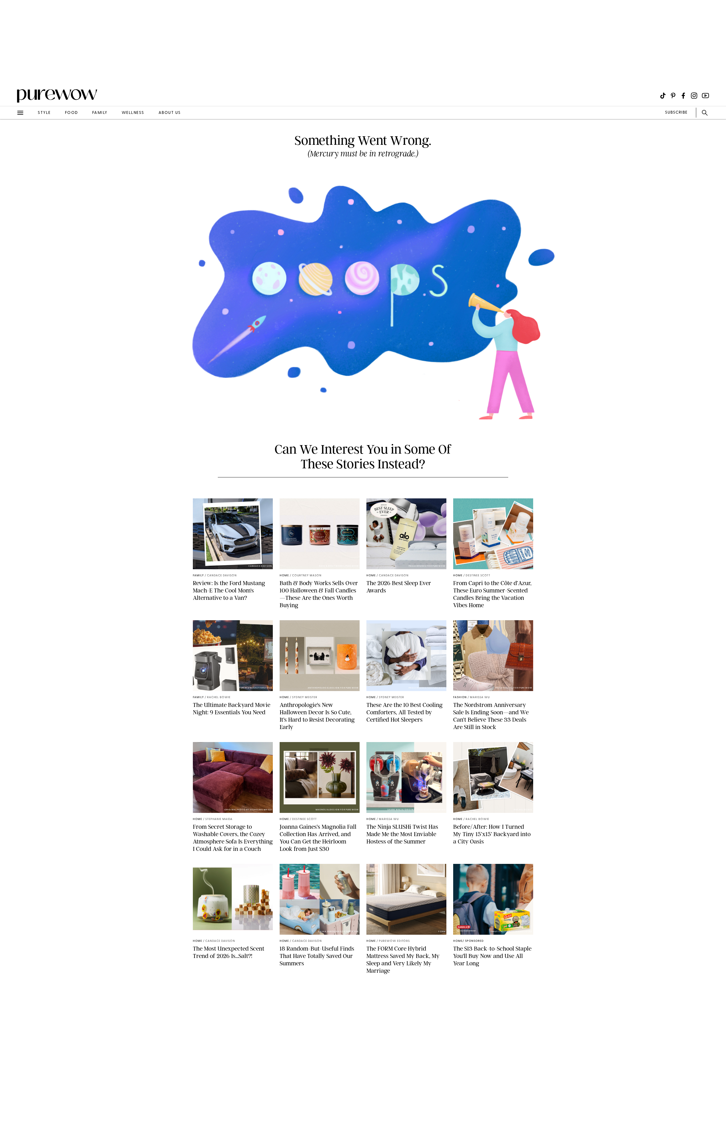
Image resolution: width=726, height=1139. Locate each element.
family (99, 113)
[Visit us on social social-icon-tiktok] (663, 96)
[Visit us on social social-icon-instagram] (694, 95)
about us (170, 113)
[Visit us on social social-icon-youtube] (705, 95)
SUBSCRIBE (676, 112)
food (71, 113)
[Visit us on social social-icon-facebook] (683, 96)
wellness (133, 113)
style (44, 113)
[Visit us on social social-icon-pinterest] (673, 96)
